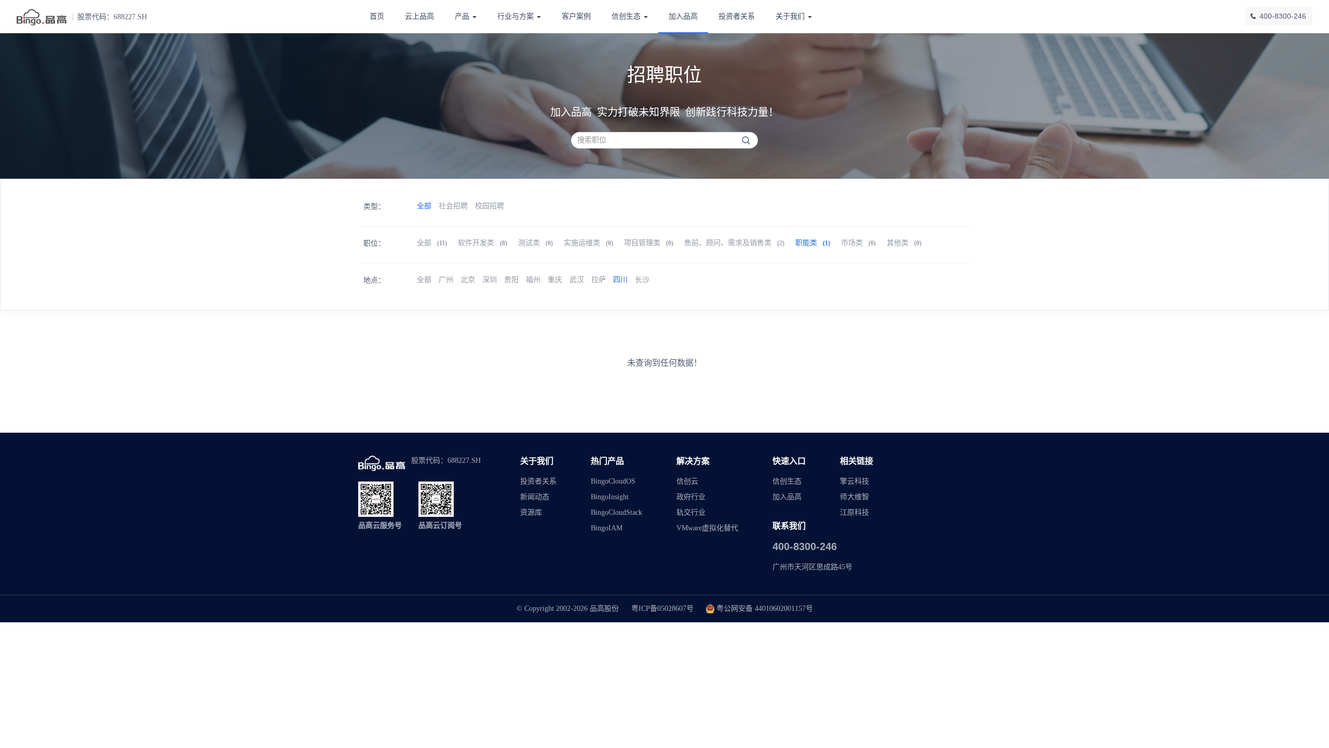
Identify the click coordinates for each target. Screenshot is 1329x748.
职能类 (812, 243)
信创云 (687, 481)
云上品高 (419, 16)
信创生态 (787, 481)
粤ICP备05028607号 (662, 608)
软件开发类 (482, 243)
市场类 (858, 243)
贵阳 (511, 280)
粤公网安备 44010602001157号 (764, 608)
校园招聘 (489, 206)
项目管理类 (648, 243)
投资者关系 (736, 16)
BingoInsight (610, 497)
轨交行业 (691, 512)
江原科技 (854, 512)
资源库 (531, 512)
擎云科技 (854, 481)
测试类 (535, 243)
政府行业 (691, 497)
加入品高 (683, 16)
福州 (533, 280)
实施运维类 (588, 243)
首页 (377, 16)
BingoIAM (606, 528)
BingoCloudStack (616, 512)
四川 (620, 280)
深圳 (489, 280)
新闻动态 (534, 497)
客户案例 (576, 16)
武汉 (576, 280)
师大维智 (854, 497)
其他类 (904, 243)
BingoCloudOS (613, 481)
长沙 (642, 280)
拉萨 (598, 280)
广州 (446, 280)
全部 (424, 206)
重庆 (555, 280)
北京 (467, 280)
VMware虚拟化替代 (707, 528)
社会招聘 (453, 206)
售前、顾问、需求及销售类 (734, 243)
